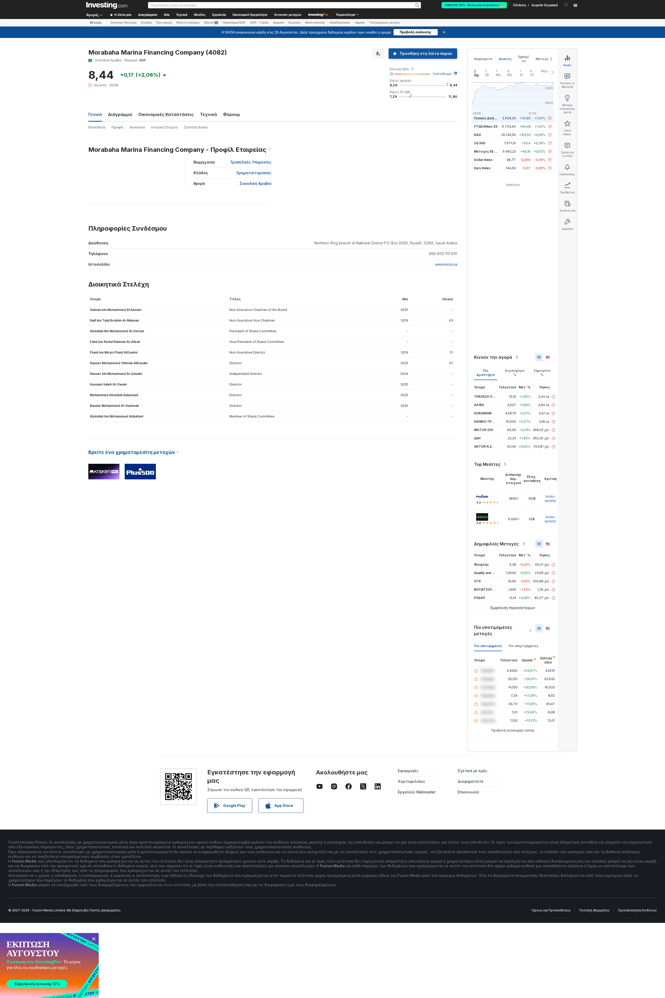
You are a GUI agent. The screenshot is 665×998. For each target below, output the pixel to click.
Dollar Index (483, 160)
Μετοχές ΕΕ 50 (486, 151)
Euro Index (482, 168)
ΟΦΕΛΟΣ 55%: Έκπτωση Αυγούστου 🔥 (474, 5)
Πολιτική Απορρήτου (594, 910)
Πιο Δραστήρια (485, 373)
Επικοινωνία (468, 792)
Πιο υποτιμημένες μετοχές (493, 630)
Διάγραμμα (120, 114)
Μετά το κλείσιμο (188, 22)
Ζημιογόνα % (542, 373)
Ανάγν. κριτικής (550, 498)
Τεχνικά (208, 114)
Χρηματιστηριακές (253, 173)
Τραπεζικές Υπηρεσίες (250, 162)
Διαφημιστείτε (471, 781)
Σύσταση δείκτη (196, 127)
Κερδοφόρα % (514, 373)
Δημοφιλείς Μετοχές (496, 543)
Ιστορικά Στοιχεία (164, 127)
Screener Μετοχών (123, 22)
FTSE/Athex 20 (485, 126)
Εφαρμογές (408, 770)
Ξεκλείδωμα (442, 74)
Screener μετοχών (287, 15)
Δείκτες (505, 59)
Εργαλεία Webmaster (417, 792)
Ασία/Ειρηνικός (339, 22)
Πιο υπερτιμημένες (523, 646)
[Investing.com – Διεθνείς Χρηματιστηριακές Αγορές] (106, 5)
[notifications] (566, 4)
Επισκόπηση (96, 127)
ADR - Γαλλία (259, 22)
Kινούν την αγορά (493, 357)
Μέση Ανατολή (315, 22)
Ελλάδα (146, 22)
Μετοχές (543, 59)
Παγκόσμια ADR (234, 22)
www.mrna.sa (446, 264)
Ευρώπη (295, 22)
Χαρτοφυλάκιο (411, 781)
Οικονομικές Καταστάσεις (166, 114)
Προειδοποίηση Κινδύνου (637, 910)
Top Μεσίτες (487, 464)
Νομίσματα (483, 59)
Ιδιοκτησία (137, 127)
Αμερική (278, 22)
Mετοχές (96, 22)
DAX (477, 135)
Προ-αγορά (164, 22)
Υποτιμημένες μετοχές (384, 22)
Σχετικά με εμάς (472, 770)
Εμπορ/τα (523, 59)
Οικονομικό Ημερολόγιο (249, 15)
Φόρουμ (231, 114)
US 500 (479, 143)
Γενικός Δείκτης (487, 118)
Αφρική (360, 22)
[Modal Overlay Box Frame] (49, 965)
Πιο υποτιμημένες (488, 646)
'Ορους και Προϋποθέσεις (551, 910)
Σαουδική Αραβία (255, 183)
